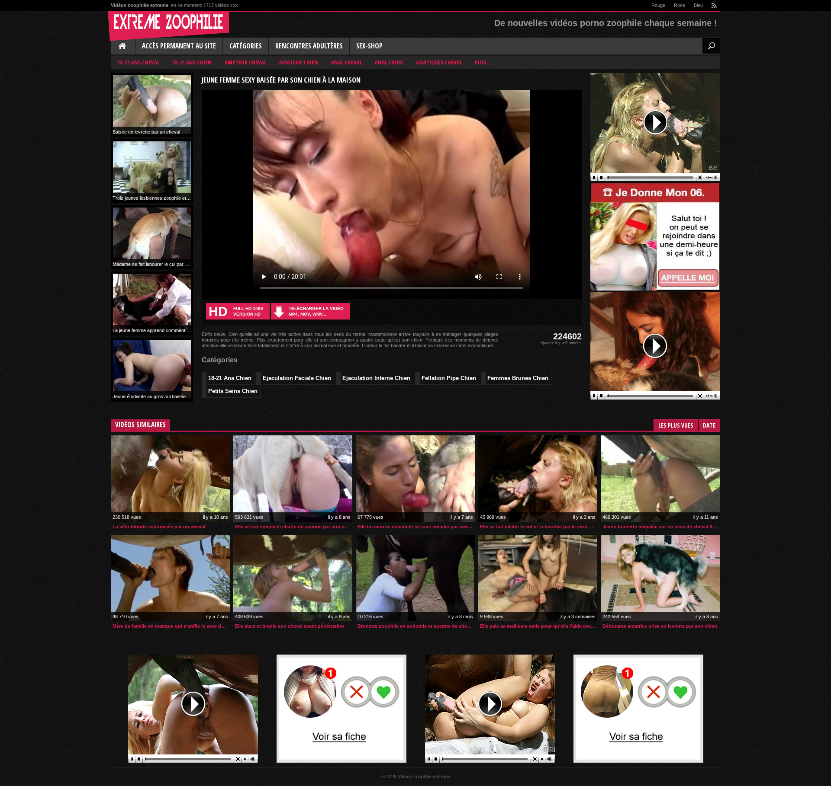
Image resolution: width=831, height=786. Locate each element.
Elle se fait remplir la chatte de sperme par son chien (293, 526)
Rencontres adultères (309, 46)
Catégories (245, 46)
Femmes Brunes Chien (517, 378)
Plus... (482, 62)
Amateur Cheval (245, 62)
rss (713, 5)
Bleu (698, 5)
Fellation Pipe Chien (449, 378)
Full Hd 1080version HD (236, 311)
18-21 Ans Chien (192, 62)
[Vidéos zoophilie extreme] (168, 26)
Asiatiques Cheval (439, 62)
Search (711, 46)
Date (709, 425)
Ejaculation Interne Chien (376, 378)
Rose (679, 5)
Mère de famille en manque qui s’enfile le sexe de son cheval (171, 626)
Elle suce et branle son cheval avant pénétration (289, 626)
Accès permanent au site (179, 46)
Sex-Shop (369, 46)
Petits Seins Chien (233, 391)
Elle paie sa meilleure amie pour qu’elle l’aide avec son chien (538, 626)
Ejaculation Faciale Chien (297, 378)
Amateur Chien (298, 62)
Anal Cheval (346, 62)
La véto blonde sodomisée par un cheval (159, 526)
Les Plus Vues (675, 425)
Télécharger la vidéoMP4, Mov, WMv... (316, 311)
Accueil (123, 47)
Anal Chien (389, 62)
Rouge (658, 5)
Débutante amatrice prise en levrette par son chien (659, 626)
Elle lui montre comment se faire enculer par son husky (416, 526)
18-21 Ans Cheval (138, 62)
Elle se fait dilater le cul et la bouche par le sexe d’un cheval (538, 526)
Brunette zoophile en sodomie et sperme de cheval (415, 626)
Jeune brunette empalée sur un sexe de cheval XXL (660, 526)
